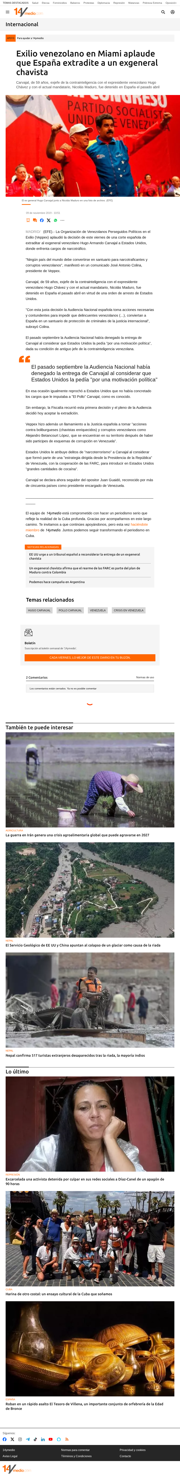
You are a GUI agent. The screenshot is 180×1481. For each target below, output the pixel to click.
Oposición (171, 2)
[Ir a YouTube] (51, 1439)
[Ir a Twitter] (13, 1439)
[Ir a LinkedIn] (43, 1439)
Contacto (125, 1456)
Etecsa (45, 2)
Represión (119, 2)
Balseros (75, 2)
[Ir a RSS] (67, 1439)
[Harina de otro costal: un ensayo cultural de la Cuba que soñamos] (90, 1238)
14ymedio (9, 1450)
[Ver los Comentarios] (34, 220)
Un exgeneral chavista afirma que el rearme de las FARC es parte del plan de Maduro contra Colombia (84, 570)
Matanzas (133, 2)
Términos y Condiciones (76, 1456)
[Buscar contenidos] (163, 12)
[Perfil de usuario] (173, 12)
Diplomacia (104, 2)
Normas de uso (145, 677)
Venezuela (98, 610)
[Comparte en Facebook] (41, 220)
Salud (35, 2)
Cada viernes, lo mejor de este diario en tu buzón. (90, 657)
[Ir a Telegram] (28, 1439)
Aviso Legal (10, 1456)
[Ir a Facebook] (5, 1439)
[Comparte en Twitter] (48, 220)
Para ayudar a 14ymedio (30, 38)
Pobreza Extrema (152, 2)
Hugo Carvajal (39, 610)
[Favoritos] (28, 220)
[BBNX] (17, 1469)
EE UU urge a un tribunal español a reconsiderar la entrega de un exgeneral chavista (84, 556)
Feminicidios (60, 2)
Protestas (88, 2)
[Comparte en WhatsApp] (55, 220)
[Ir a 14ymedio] (29, 12)
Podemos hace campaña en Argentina (57, 582)
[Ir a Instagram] (20, 1439)
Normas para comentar (75, 1450)
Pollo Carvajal (70, 610)
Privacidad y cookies (133, 1450)
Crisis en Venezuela (128, 610)
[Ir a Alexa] (59, 1439)
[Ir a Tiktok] (36, 1439)
